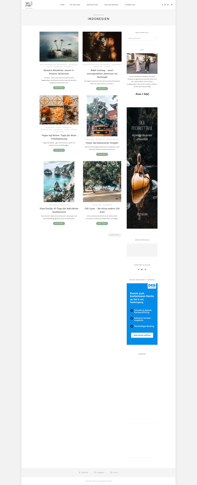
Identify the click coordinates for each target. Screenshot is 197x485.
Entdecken (73, 64)
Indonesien (58, 66)
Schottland (59, 132)
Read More (59, 87)
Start (62, 5)
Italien (74, 129)
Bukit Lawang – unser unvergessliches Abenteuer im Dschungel (102, 73)
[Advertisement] (142, 388)
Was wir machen (111, 5)
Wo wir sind (75, 5)
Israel (66, 129)
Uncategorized (113, 139)
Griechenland (46, 129)
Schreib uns (130, 5)
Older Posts (114, 235)
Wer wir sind (92, 5)
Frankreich (67, 127)
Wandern (68, 66)
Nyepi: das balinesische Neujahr (102, 142)
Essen (49, 66)
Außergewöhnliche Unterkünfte (53, 64)
